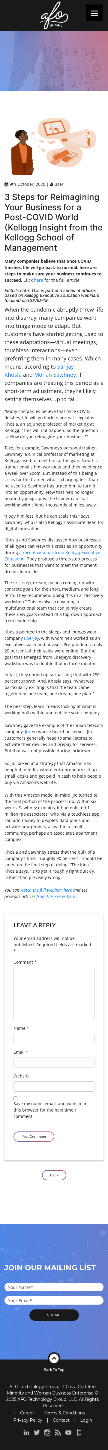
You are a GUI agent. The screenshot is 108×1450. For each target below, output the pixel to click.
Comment (25, 962)
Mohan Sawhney (55, 374)
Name (21, 1028)
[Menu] (94, 13)
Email (21, 1052)
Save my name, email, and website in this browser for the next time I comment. (51, 1110)
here (38, 280)
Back (54, 1175)
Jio (27, 732)
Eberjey (31, 638)
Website (22, 1076)
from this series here (56, 896)
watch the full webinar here (46, 890)
